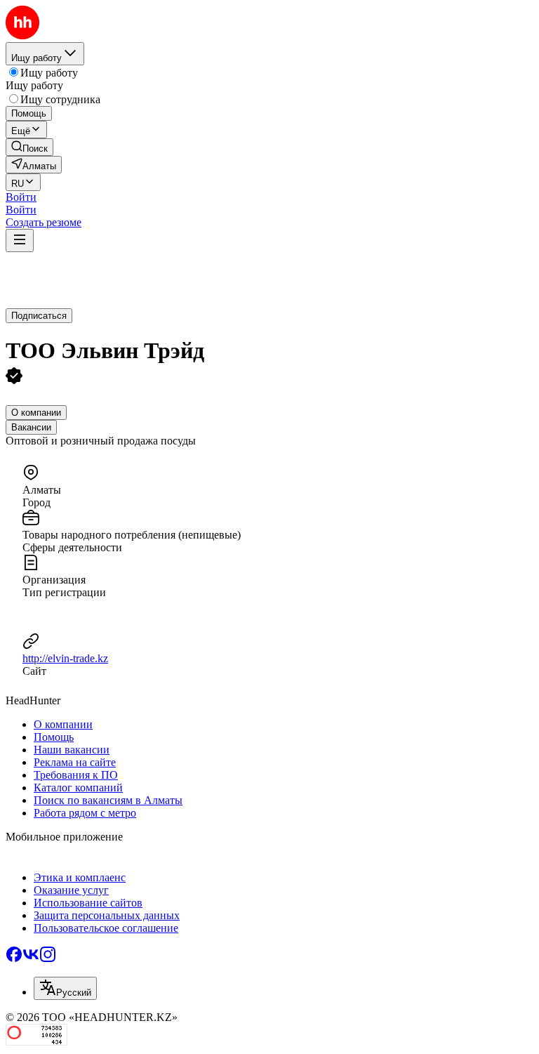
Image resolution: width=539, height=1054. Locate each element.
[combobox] (65, 988)
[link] (29, 147)
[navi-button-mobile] (20, 240)
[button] (21, 197)
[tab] (36, 412)
